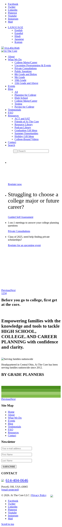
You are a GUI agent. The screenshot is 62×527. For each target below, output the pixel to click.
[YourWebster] (50, 495)
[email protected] (10, 489)
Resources (13, 432)
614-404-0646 (12, 48)
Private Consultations (19, 231)
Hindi (18, 36)
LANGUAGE (15, 27)
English (18, 30)
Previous (5, 290)
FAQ (10, 429)
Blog (10, 423)
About (11, 414)
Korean (18, 42)
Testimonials (14, 426)
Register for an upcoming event (24, 245)
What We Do (15, 417)
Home (11, 411)
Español (19, 33)
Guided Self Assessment (20, 217)
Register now (15, 184)
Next (13, 290)
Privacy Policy (38, 495)
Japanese (19, 39)
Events (11, 420)
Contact (12, 435)
